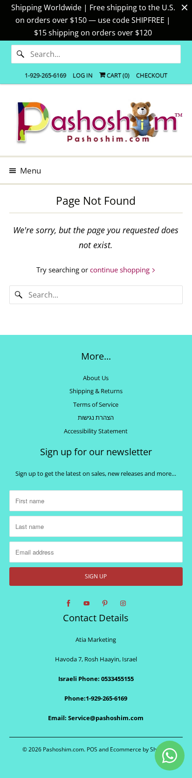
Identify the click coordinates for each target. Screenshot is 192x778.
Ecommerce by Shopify (139, 749)
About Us (96, 378)
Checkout (151, 75)
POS (92, 749)
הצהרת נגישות (96, 417)
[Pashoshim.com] (95, 123)
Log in (83, 75)
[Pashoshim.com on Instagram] (123, 603)
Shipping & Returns (96, 391)
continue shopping (120, 269)
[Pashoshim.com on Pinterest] (105, 603)
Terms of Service (95, 404)
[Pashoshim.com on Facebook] (68, 603)
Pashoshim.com (63, 749)
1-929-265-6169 (45, 75)
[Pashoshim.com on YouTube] (87, 603)
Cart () (117, 75)
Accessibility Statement (96, 431)
